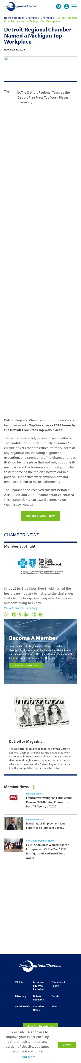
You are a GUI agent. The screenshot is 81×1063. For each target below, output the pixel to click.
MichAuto (20, 982)
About (55, 1006)
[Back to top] (70, 994)
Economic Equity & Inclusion (38, 986)
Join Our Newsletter (41, 1026)
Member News (34, 793)
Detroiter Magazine (26, 741)
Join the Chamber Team (40, 515)
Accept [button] (67, 1045)
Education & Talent (58, 984)
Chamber (31, 840)
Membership (22, 1006)
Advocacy (20, 996)
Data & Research (38, 997)
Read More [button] (27, 1057)
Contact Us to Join (26, 665)
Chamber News (38, 1008)
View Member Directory (21, 608)
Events (55, 996)
